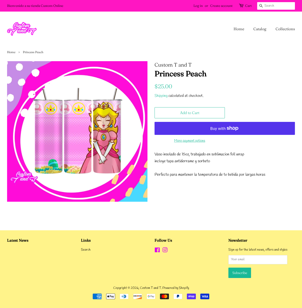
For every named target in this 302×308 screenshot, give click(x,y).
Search (86, 250)
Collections (285, 28)
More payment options (189, 140)
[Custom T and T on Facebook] (157, 251)
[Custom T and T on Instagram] (165, 251)
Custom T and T (150, 288)
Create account (221, 6)
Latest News (17, 240)
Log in (198, 6)
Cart (248, 6)
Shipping (161, 95)
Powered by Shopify (175, 288)
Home (239, 28)
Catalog (259, 28)
